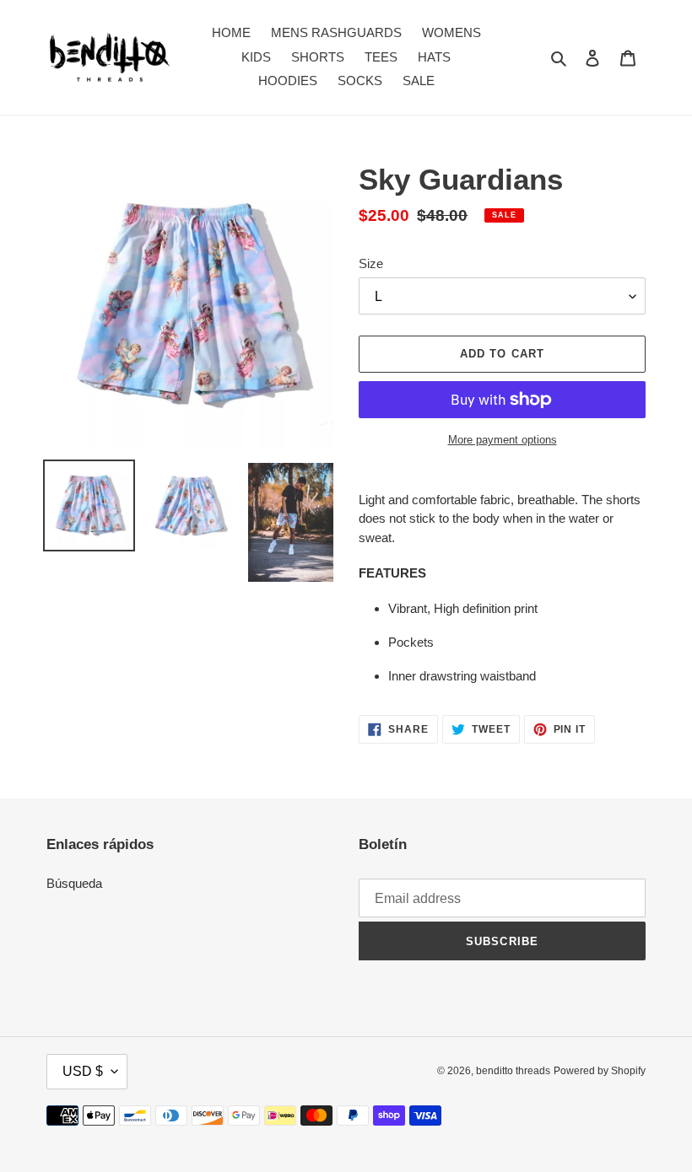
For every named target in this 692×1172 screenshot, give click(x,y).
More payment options (502, 439)
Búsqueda (74, 883)
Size (371, 263)
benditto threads (513, 1071)
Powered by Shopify (600, 1071)
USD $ (82, 1071)
